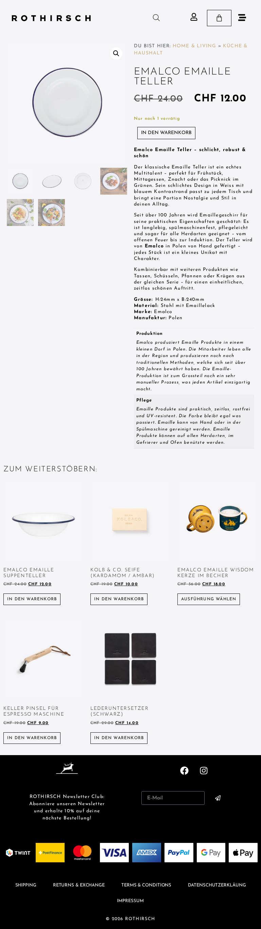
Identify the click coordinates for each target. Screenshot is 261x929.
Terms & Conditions (146, 885)
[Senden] (218, 798)
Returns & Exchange (79, 885)
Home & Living (194, 46)
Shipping (25, 885)
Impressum (130, 901)
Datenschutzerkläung (217, 885)
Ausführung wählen (208, 599)
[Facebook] (184, 770)
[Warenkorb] (219, 18)
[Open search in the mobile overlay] (156, 17)
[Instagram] (203, 770)
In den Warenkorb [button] (32, 599)
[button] (116, 53)
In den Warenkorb (166, 132)
